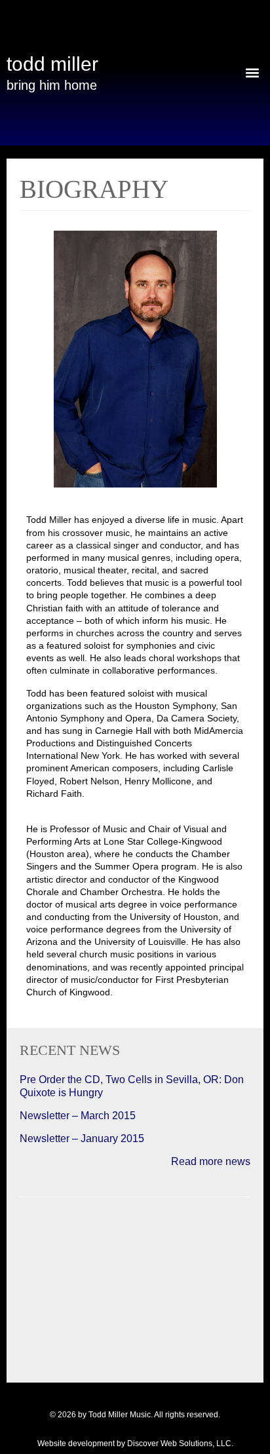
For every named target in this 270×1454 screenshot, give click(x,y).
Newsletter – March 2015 (78, 1115)
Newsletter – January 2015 (82, 1138)
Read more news (210, 1161)
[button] (252, 72)
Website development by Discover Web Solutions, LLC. (135, 1443)
